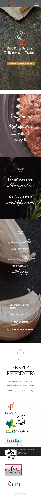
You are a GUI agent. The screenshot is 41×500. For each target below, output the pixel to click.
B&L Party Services (18, 449)
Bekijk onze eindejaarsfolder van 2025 (20, 63)
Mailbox (20, 453)
